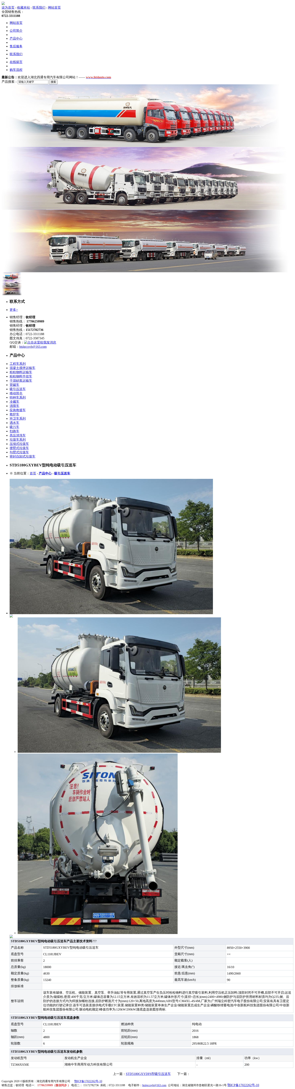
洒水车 (14, 422)
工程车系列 (18, 363)
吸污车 (14, 427)
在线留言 (16, 62)
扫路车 (14, 431)
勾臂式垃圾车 (19, 452)
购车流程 (16, 69)
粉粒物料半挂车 (21, 376)
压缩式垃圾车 (19, 444)
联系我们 (39, 7)
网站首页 (54, 7)
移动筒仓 (16, 393)
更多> (14, 309)
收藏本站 (23, 7)
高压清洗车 (18, 435)
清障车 (14, 406)
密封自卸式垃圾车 (22, 456)
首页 (33, 473)
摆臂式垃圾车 (19, 448)
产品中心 (16, 38)
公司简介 (16, 30)
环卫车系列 (18, 418)
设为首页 (8, 7)
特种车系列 (18, 397)
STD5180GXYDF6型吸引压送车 (148, 1074)
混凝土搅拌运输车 (22, 368)
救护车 (14, 414)
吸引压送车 (18, 389)
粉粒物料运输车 (21, 372)
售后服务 (16, 46)
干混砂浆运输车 (21, 380)
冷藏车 (14, 401)
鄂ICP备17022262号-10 (88, 1081)
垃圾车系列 (18, 439)
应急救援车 (18, 410)
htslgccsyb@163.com (33, 346)
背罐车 (14, 384)
